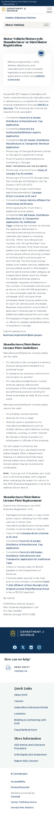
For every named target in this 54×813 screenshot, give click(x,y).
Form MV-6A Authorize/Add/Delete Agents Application (23, 132)
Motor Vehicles (14, 24)
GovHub (15, 796)
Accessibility (18, 781)
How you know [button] (9, 4)
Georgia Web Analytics (22, 807)
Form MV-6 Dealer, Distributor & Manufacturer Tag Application (24, 121)
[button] (46, 25)
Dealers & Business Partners (21, 17)
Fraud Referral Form (25, 729)
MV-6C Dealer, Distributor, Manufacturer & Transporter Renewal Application (28, 144)
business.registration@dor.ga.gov (22, 335)
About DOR (20, 694)
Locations (19, 713)
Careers (18, 701)
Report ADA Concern (26, 760)
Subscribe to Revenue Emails (31, 707)
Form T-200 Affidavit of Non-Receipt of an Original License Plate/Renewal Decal (28, 585)
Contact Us (20, 670)
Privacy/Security (20, 787)
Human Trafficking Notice (24, 802)
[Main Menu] (48, 10)
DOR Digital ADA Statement (30, 754)
